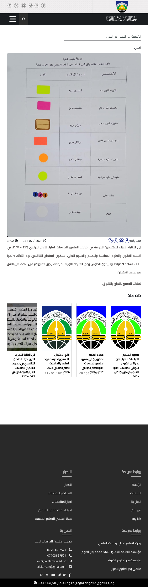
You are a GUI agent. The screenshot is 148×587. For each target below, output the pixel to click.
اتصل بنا (136, 501)
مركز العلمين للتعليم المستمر (53, 518)
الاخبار (68, 485)
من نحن (136, 510)
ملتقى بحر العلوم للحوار (126, 569)
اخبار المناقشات (62, 501)
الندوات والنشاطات (60, 493)
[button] (12, 19)
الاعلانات (135, 493)
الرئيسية (136, 36)
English (136, 518)
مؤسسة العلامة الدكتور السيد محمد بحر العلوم (111, 552)
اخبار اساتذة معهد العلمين (55, 510)
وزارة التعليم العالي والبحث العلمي (119, 543)
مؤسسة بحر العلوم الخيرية (124, 560)
